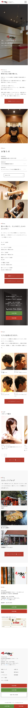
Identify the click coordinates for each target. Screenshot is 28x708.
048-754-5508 (15, 309)
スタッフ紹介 (4, 677)
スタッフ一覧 (12, 460)
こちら (12, 305)
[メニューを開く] (25, 2)
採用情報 (16, 675)
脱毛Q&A (16, 672)
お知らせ (16, 669)
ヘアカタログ (4, 675)
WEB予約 (14, 318)
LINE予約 (14, 313)
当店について (4, 669)
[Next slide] (5, 455)
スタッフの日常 (4, 680)
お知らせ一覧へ (7, 175)
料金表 (2, 672)
